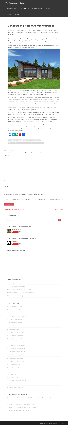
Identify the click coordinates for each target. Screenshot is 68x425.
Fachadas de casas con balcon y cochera (32, 401)
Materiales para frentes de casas (41, 32)
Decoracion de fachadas (37, 30)
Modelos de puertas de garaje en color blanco (19, 283)
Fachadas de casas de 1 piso (16, 332)
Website (6, 186)
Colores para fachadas (15, 310)
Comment (7, 155)
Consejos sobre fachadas (15, 313)
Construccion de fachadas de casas (18, 316)
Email (5, 181)
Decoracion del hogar (14, 326)
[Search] (59, 220)
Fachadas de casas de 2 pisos (17, 335)
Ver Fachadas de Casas (15, 3)
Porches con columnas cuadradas (16, 286)
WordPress (61, 423)
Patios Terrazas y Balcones (16, 384)
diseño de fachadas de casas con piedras (19, 143)
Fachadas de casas (12, 8)
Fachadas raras (13, 374)
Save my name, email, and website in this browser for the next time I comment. (25, 194)
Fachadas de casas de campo (17, 342)
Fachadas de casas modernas (17, 351)
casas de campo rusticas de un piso (31, 140)
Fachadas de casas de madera (17, 345)
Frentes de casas (13, 377)
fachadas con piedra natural (36, 143)
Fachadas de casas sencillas (16, 361)
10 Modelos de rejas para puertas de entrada (19, 289)
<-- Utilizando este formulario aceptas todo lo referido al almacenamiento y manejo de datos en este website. (33, 200)
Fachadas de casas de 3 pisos (17, 339)
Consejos (47, 8)
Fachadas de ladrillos (14, 368)
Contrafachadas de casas (15, 319)
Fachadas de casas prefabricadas (18, 355)
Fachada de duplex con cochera (20, 410)
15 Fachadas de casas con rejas (15, 296)
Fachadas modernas (37, 8)
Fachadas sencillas (24, 8)
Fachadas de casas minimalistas (17, 348)
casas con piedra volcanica (15, 140)
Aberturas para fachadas (15, 306)
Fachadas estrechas (14, 371)
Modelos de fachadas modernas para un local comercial (43, 398)
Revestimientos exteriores (13, 14)
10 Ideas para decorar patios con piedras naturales (20, 292)
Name (5, 175)
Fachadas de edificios (14, 364)
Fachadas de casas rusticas (25, 32)
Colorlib (50, 423)
